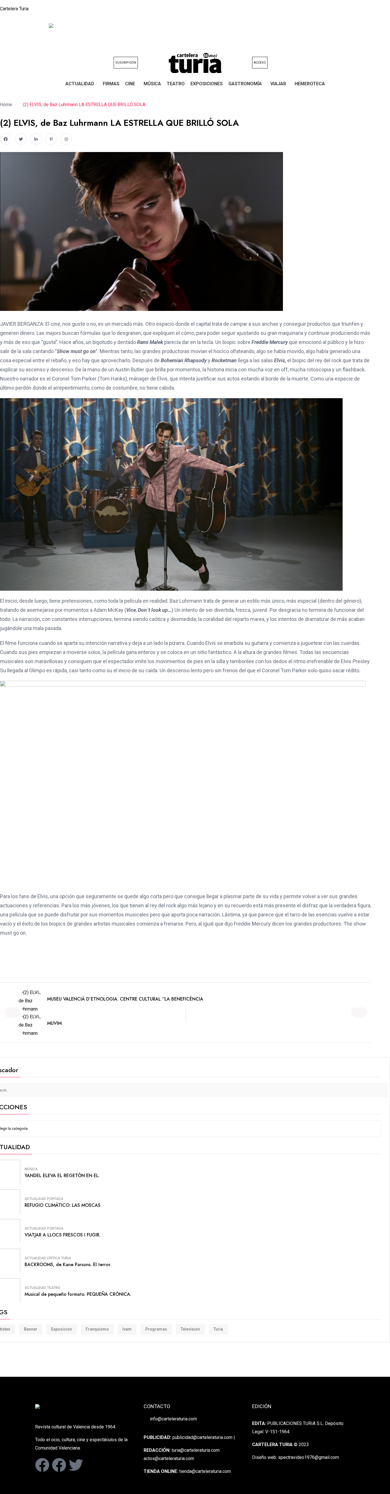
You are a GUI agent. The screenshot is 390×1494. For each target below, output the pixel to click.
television (190, 1329)
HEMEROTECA (310, 83)
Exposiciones (206, 83)
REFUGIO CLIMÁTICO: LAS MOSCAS (62, 1205)
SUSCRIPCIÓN (125, 62)
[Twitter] (76, 1465)
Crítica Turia (59, 1258)
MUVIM (54, 1023)
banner (30, 1329)
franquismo (97, 1329)
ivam (127, 1329)
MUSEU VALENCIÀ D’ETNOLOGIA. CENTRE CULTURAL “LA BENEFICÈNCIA (125, 999)
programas (156, 1329)
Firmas (111, 83)
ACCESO (260, 62)
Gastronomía (245, 83)
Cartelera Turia (14, 8)
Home (7, 104)
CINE (130, 83)
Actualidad (79, 83)
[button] (81, 84)
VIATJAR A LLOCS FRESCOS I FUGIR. (62, 1235)
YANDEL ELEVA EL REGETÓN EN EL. (62, 1175)
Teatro (176, 83)
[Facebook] (42, 1465)
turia (218, 1329)
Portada (55, 1199)
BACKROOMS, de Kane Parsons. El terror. (68, 1264)
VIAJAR (278, 83)
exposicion (61, 1329)
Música (152, 83)
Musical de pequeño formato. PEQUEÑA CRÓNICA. (78, 1294)
